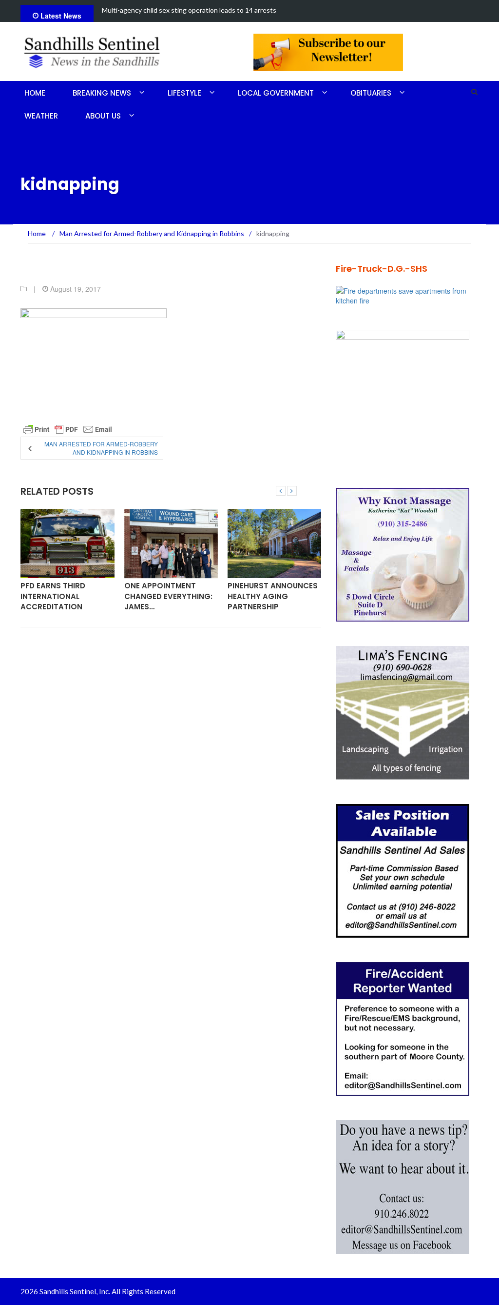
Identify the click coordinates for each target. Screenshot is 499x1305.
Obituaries (370, 93)
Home (34, 93)
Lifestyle (184, 93)
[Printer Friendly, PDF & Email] (67, 429)
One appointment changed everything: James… (168, 596)
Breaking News (102, 93)
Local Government (276, 93)
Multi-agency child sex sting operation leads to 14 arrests (189, 10)
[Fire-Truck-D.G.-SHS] (407, 295)
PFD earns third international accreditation (52, 596)
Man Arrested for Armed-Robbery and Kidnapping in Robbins (101, 448)
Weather (41, 116)
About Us (103, 116)
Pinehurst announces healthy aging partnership (273, 596)
